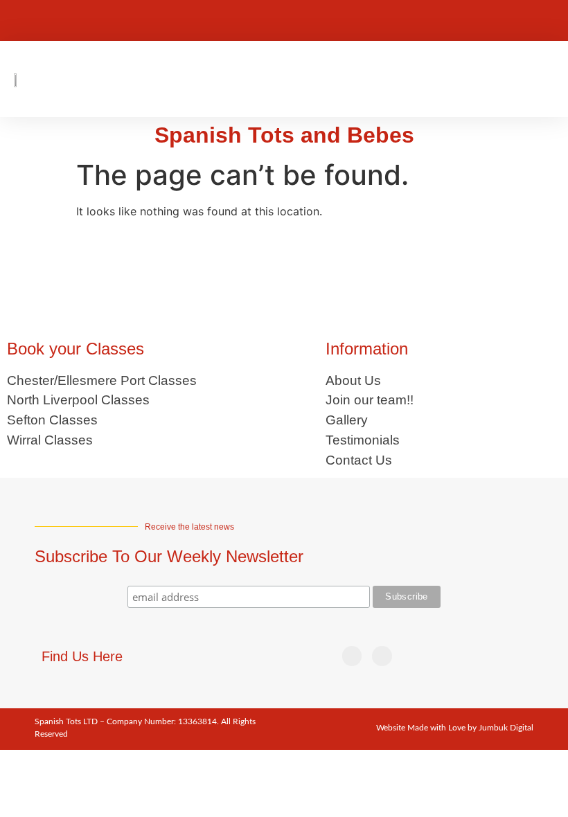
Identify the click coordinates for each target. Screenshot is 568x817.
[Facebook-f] (418, 20)
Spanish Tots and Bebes (284, 135)
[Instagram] (445, 20)
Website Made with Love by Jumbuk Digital (454, 728)
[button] (550, 79)
